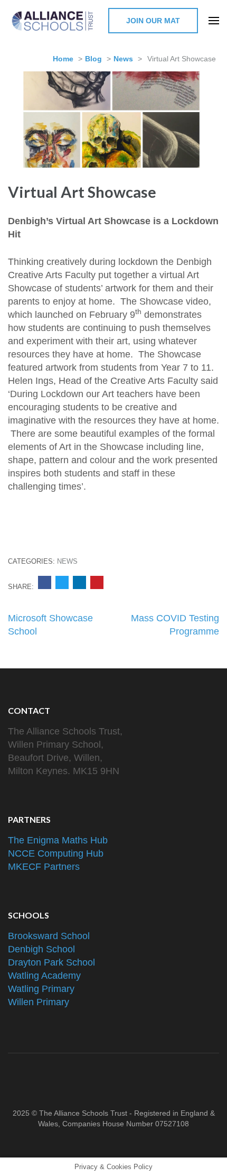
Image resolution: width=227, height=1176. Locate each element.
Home (63, 58)
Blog (93, 58)
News (123, 58)
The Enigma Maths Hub (58, 840)
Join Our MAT (153, 20)
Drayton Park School (51, 962)
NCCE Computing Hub (55, 853)
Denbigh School (41, 949)
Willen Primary (38, 1002)
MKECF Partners (44, 866)
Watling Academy (44, 975)
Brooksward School (49, 936)
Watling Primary (41, 989)
